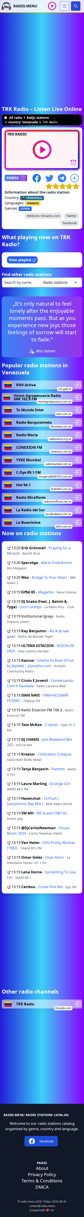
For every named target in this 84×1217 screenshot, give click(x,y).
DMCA (42, 1187)
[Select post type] (59, 282)
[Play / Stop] (52, 6)
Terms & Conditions (42, 1181)
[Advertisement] (42, 54)
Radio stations (38, 117)
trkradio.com (50, 216)
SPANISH (33, 203)
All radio (15, 117)
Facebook (70, 223)
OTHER (25, 209)
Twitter (71, 216)
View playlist (20, 259)
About (42, 1168)
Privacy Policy (42, 1174)
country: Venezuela (23, 122)
